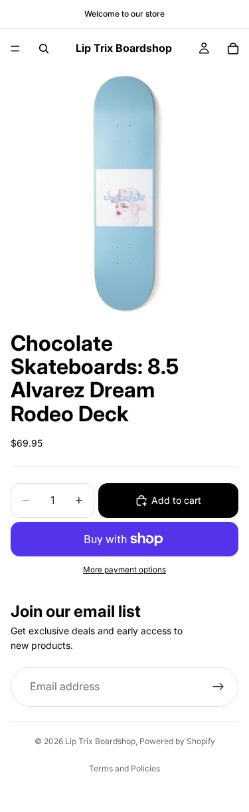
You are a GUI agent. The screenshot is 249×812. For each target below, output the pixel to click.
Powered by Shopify (177, 741)
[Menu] (15, 48)
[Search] (43, 48)
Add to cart (176, 500)
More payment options (124, 569)
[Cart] (233, 48)
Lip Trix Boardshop (100, 741)
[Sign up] (218, 687)
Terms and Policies (124, 768)
